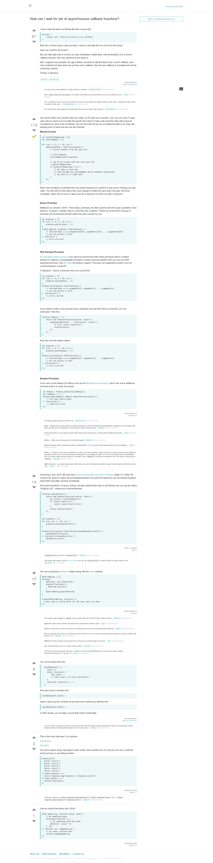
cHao (126, 95)
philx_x (126, 433)
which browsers (73, 561)
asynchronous (54, 79)
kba (135, 550)
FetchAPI (44, 745)
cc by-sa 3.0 (92, 858)
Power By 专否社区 (174, 6)
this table (67, 262)
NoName (86, 800)
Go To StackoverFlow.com (162, 19)
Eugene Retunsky (131, 721)
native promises (83, 474)
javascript (44, 79)
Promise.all (45, 740)
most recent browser (103, 474)
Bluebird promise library (97, 383)
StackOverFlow (55, 858)
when (91, 571)
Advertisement (49, 853)
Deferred (65, 571)
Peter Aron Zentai (95, 89)
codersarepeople (131, 84)
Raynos (118, 629)
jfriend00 (134, 415)
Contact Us (78, 853)
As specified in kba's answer (53, 256)
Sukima (93, 728)
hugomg (87, 646)
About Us (34, 853)
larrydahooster (80, 421)
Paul (135, 613)
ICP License (110, 858)
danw (75, 653)
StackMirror (65, 853)
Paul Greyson (110, 109)
